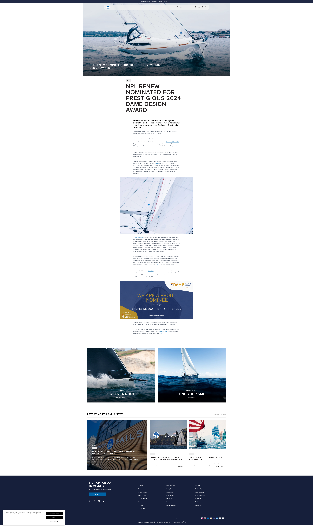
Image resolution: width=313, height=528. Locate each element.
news (128, 80)
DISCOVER (198, 482)
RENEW (158, 163)
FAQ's (196, 502)
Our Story (197, 485)
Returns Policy (170, 498)
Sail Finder (140, 485)
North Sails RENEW (138, 237)
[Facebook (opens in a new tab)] (90, 501)
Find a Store (169, 492)
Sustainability (198, 489)
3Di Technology (142, 495)
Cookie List (140, 518)
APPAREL (169, 482)
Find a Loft (140, 505)
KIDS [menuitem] (148, 7)
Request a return (170, 502)
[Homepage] (108, 7)
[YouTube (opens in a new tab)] (104, 501)
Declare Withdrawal (171, 505)
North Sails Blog (199, 492)
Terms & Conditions (147, 518)
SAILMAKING (141, 482)
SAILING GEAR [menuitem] (128, 7)
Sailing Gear (169, 489)
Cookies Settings (54, 521)
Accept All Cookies (54, 513)
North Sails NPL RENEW (172, 142)
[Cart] (205, 7)
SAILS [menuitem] (120, 7)
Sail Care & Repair (142, 492)
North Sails (150, 271)
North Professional (200, 495)
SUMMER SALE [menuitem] (164, 7)
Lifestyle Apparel (170, 485)
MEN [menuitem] (136, 7)
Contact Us (198, 505)
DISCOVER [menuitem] (155, 7)
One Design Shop (142, 489)
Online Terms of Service (167, 518)
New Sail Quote (142, 502)
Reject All (54, 517)
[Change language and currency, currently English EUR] (195, 7)
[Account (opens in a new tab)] (199, 7)
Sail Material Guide (143, 498)
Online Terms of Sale (157, 518)
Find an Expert (141, 508)
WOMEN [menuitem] (142, 7)
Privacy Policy (176, 518)
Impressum (198, 498)
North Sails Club (170, 495)
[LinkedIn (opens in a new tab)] (99, 501)
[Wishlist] (202, 7)
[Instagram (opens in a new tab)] (95, 501)
